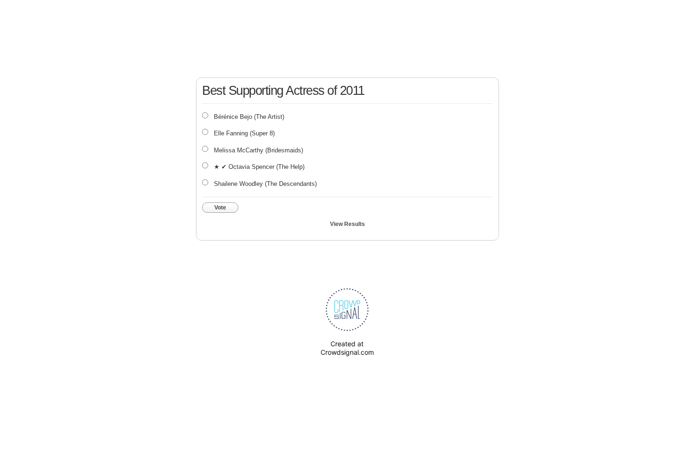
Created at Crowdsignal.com (347, 348)
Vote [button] (220, 207)
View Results (347, 224)
